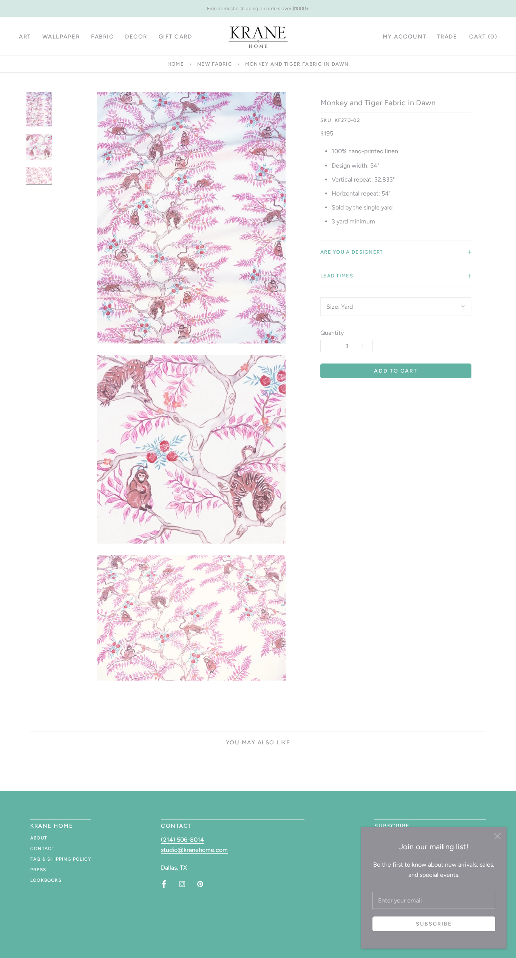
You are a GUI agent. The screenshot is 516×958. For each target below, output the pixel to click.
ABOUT (38, 838)
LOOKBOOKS (46, 880)
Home (175, 64)
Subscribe (434, 924)
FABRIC (102, 36)
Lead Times (336, 276)
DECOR (136, 36)
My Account (404, 36)
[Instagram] (182, 884)
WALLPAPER (61, 36)
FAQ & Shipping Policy (60, 859)
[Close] (497, 836)
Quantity (332, 332)
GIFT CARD (175, 36)
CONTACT (42, 848)
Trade (447, 36)
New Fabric (214, 64)
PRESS (38, 869)
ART (25, 36)
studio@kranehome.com (194, 849)
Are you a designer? (351, 252)
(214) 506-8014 (182, 839)
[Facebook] (164, 884)
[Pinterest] (200, 884)
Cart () (483, 36)
